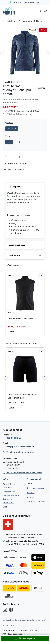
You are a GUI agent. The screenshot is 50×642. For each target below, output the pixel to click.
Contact (31, 497)
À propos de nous (35, 488)
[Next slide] (47, 52)
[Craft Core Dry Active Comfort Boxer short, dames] (25, 369)
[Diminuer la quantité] (6, 156)
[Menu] (34, 11)
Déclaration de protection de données (21, 620)
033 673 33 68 (13, 438)
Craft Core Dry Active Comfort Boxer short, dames (22, 396)
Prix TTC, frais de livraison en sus (17, 114)
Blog (5, 506)
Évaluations (14, 255)
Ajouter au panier (27, 638)
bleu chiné (12, 128)
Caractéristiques (17, 244)
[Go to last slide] (2, 52)
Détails (12, 332)
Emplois (31, 492)
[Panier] (45, 11)
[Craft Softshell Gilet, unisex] (25, 293)
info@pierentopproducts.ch (20, 446)
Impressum (8, 625)
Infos (6, 479)
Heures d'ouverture (36, 501)
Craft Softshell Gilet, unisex (21, 318)
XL (19, 142)
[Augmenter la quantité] (20, 156)
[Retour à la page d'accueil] (9, 11)
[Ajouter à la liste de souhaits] (40, 275)
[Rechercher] (40, 11)
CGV (44, 620)
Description (14, 186)
